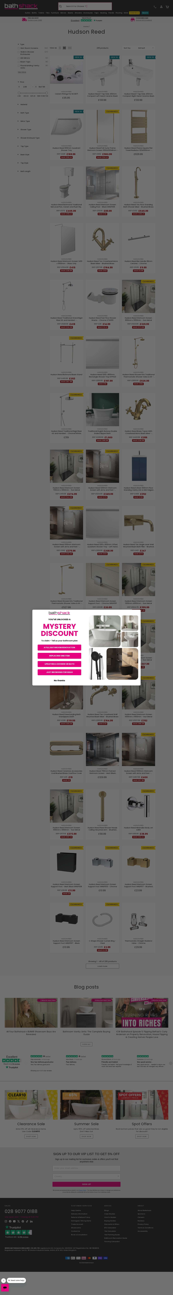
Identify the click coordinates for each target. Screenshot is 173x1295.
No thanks (59, 680)
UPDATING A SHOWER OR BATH (59, 664)
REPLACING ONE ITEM (59, 655)
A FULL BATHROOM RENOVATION (59, 647)
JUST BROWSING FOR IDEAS (59, 672)
